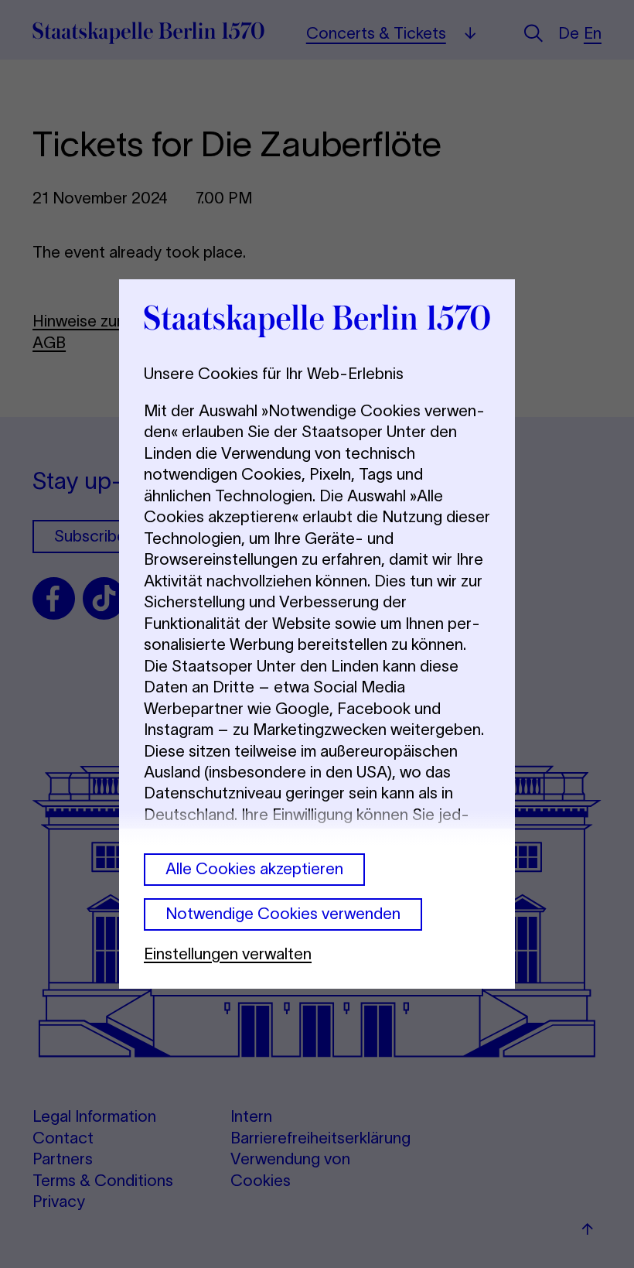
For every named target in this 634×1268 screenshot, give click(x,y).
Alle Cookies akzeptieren (254, 868)
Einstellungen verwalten (228, 953)
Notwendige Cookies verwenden (283, 913)
